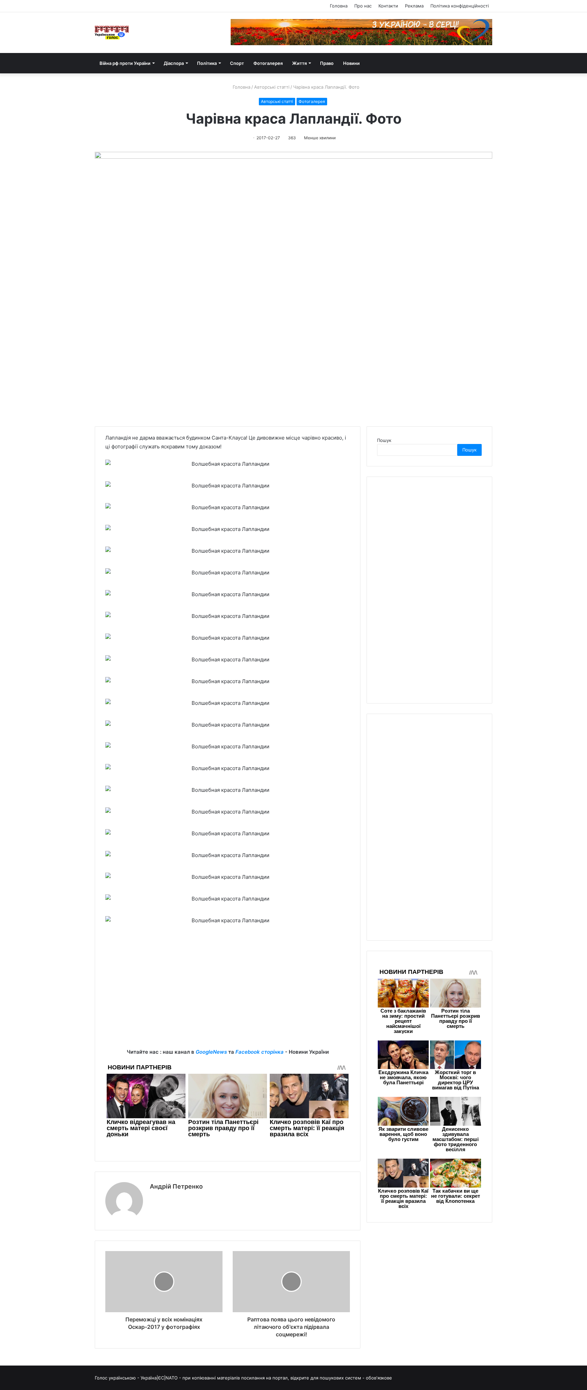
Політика (207, 63)
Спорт (237, 63)
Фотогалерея (268, 63)
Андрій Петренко (176, 1186)
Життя (299, 63)
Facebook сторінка (259, 1052)
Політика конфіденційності (459, 5)
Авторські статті (271, 87)
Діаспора (174, 63)
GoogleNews (211, 1052)
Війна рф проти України (125, 63)
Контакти (388, 5)
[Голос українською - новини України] (112, 32)
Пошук (384, 440)
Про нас (363, 5)
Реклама (414, 5)
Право (327, 63)
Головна (339, 5)
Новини (351, 63)
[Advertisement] (227, 1000)
